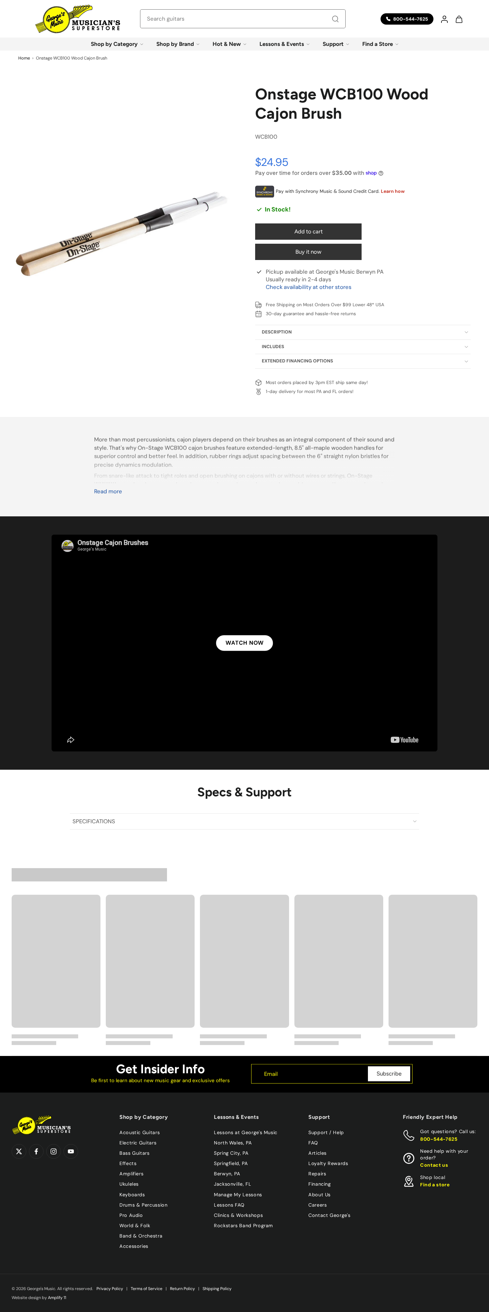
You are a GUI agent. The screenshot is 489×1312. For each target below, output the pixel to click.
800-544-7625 (439, 1139)
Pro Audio (131, 1215)
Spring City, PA (231, 1153)
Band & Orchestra (140, 1236)
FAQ (313, 1143)
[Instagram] (53, 1151)
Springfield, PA (231, 1163)
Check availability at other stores (308, 287)
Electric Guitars (137, 1143)
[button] (444, 19)
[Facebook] (36, 1151)
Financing (319, 1184)
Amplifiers (131, 1174)
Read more (108, 491)
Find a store (435, 1185)
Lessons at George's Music (245, 1132)
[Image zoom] (123, 224)
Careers (317, 1205)
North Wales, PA (233, 1143)
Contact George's (329, 1215)
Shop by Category (114, 44)
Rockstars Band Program (243, 1226)
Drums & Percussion (143, 1205)
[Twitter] (19, 1151)
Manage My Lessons (238, 1194)
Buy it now (308, 251)
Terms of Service (146, 1288)
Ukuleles (129, 1184)
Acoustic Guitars (139, 1132)
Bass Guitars (134, 1153)
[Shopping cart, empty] (458, 19)
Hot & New (227, 44)
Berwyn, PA (227, 1174)
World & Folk (134, 1226)
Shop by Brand (175, 44)
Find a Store (377, 44)
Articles (317, 1153)
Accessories (133, 1246)
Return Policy (182, 1288)
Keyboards (132, 1194)
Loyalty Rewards (328, 1163)
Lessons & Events (281, 44)
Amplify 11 (57, 1297)
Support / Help (326, 1132)
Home (24, 58)
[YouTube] (71, 1151)
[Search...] (335, 19)
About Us (319, 1194)
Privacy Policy (109, 1288)
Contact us (434, 1165)
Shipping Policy (217, 1288)
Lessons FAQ (229, 1205)
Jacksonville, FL (232, 1184)
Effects (127, 1163)
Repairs (317, 1174)
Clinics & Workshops (238, 1215)
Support (333, 44)
